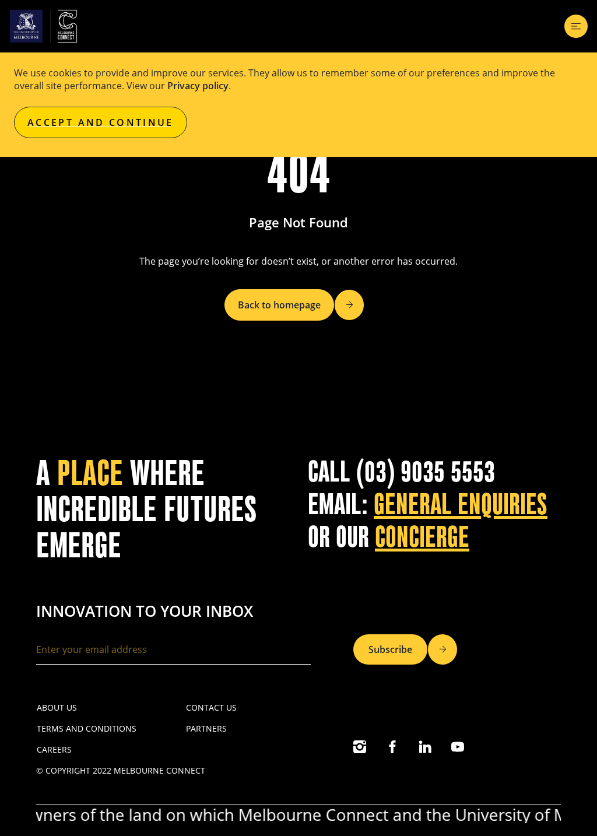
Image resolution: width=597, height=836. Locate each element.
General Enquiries (460, 504)
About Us (57, 707)
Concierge (422, 537)
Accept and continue (100, 122)
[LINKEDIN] (425, 746)
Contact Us (211, 707)
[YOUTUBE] (457, 746)
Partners (206, 728)
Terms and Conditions (86, 728)
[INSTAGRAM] (359, 746)
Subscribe (390, 649)
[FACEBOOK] (392, 746)
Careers (54, 749)
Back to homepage (279, 304)
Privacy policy (198, 85)
